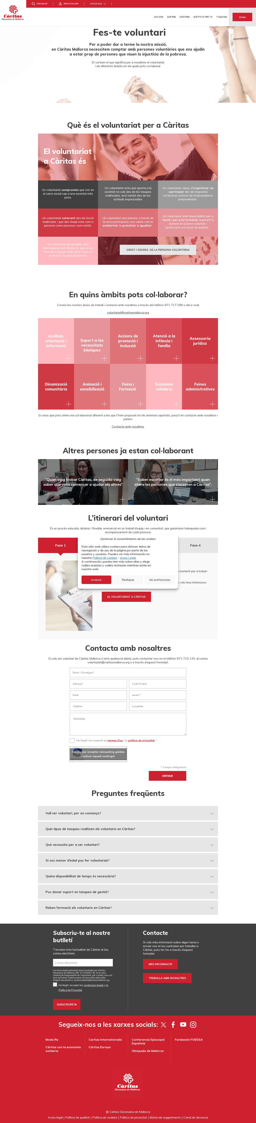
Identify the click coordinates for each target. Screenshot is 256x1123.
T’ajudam (221, 17)
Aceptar (96, 580)
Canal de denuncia (195, 1117)
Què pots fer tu (203, 17)
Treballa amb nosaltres (167, 978)
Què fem (171, 17)
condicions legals (94, 985)
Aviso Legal (128, 558)
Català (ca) (96, 3)
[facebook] (173, 1024)
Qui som (158, 17)
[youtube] (183, 1024)
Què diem (184, 17)
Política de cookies (104, 558)
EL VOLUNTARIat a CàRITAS (126, 596)
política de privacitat (141, 740)
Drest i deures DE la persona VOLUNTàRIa (158, 249)
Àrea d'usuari (71, 3)
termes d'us (115, 740)
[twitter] (163, 1024)
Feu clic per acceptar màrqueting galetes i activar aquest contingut (98, 754)
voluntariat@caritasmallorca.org (128, 312)
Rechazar (128, 580)
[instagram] (193, 1024)
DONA (242, 17)
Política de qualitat (77, 1117)
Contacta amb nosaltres (128, 426)
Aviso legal (55, 1117)
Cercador (42, 3)
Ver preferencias (159, 580)
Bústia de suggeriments (165, 1117)
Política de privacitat (133, 1117)
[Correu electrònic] (83, 962)
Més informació (160, 964)
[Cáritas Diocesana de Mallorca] (13, 13)
